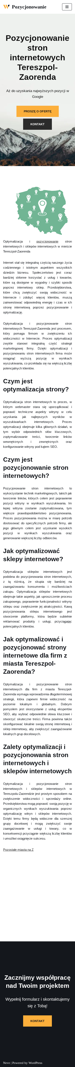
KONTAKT (37, 124)
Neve (6, 1063)
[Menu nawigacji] (67, 6)
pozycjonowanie (47, 241)
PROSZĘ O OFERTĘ (37, 111)
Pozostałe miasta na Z (18, 849)
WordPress (35, 1063)
